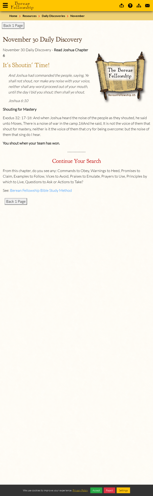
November (77, 16)
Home (13, 16)
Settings (123, 490)
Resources (30, 16)
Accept (96, 490)
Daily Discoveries (53, 16)
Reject (109, 490)
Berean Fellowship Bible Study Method (41, 190)
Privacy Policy (80, 490)
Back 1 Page (13, 25)
